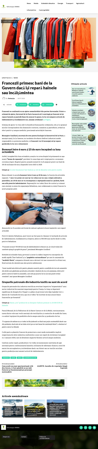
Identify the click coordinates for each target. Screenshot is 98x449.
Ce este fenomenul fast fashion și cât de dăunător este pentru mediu (36, 170)
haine (13, 357)
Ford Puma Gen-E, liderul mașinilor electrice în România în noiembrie (35, 412)
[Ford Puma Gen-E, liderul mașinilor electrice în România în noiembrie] (91, 102)
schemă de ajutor (30, 357)
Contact (23, 437)
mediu (20, 357)
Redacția (11, 98)
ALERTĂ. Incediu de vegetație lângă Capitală (52, 367)
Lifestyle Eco (12, 21)
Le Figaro (47, 120)
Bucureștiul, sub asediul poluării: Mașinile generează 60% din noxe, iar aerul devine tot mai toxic (79, 127)
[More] (56, 105)
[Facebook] (81, 427)
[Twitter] (90, 427)
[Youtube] (94, 427)
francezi (6, 357)
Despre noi (6, 437)
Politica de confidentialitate (44, 437)
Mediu (7, 404)
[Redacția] (4, 98)
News (16, 78)
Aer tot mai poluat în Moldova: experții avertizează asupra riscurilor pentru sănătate (12, 411)
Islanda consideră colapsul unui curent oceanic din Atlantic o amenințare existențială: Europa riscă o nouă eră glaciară (57, 410)
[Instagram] (85, 427)
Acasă (5, 21)
